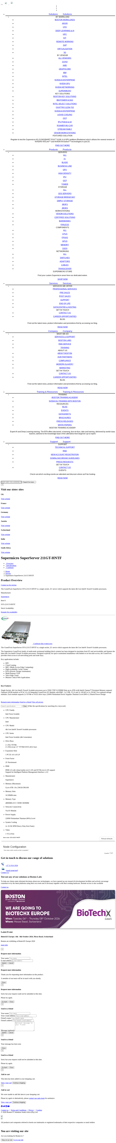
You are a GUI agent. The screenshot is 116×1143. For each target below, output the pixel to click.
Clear (25, 706)
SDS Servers (64, 194)
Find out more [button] (62, 145)
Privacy (31, 1110)
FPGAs (65, 238)
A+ (65, 159)
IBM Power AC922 (65, 100)
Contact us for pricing (8, 585)
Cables (65, 265)
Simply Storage (65, 201)
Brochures (65, 418)
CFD (65, 27)
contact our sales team (37, 1098)
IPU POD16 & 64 (65, 122)
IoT (64, 38)
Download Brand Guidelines (65, 458)
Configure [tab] (9, 568)
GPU (65, 170)
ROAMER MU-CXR (65, 126)
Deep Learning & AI (65, 31)
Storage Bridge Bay (65, 197)
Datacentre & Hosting (64, 307)
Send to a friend (25, 702)
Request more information (10, 702)
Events (65, 410)
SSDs (64, 248)
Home (7, 571)
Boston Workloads (65, 20)
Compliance (65, 361)
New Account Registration (65, 455)
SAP (65, 45)
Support (64, 300)
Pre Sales (65, 293)
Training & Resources (47, 392)
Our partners (65, 357)
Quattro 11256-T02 (65, 107)
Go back (4, 1002)
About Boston (65, 353)
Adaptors (65, 261)
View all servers (37, 702)
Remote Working (64, 42)
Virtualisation (64, 49)
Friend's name (6, 1018)
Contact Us (5, 872)
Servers (8, 573)
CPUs (64, 234)
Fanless (65, 225)
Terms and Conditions (18, 1110)
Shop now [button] (63, 279)
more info (4, 945)
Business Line (65, 166)
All (64, 155)
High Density (64, 173)
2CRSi (65, 62)
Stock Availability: (7, 608)
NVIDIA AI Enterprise (65, 80)
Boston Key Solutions (64, 96)
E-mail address (6, 961)
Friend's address (6, 1020)
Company (53, 331)
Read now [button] (63, 327)
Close (4, 982)
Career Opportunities (64, 316)
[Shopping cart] (60, 10)
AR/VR (65, 23)
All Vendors (64, 58)
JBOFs (65, 204)
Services (53, 283)
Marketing (64, 368)
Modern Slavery (64, 364)
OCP (65, 118)
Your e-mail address (8, 1016)
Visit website (5, 499)
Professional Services (65, 289)
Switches (65, 258)
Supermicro (65, 91)
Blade (65, 162)
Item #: (3, 600)
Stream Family (65, 129)
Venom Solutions (65, 214)
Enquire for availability (9, 612)
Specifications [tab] (10, 566)
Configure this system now (42, 644)
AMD (65, 65)
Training (64, 348)
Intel (64, 76)
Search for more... (29, 482)
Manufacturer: (6, 593)
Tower (64, 184)
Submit (4, 963)
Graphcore (65, 69)
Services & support (65, 337)
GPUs (64, 241)
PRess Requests (64, 462)
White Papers (65, 425)
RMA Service (65, 344)
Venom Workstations (65, 133)
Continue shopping (19, 1083)
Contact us (65, 313)
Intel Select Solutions (65, 104)
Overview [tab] (9, 563)
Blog (64, 407)
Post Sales (65, 296)
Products (53, 149)
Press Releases (65, 421)
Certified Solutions (64, 217)
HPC (65, 34)
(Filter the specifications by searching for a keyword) (47, 706)
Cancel (11, 963)
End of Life (64, 303)
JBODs (65, 208)
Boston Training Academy (65, 397)
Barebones (65, 221)
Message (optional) (7, 1030)
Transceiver (64, 269)
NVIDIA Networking (64, 87)
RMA (65, 451)
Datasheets (65, 414)
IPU (64, 177)
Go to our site (18, 1140)
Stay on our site (7, 1140)
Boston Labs (64, 340)
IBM (64, 73)
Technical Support (65, 447)
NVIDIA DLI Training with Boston (65, 401)
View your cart (6, 1083)
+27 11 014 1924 (12, 865)
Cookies (39, 1110)
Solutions (53, 14)
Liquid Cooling (64, 115)
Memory (65, 245)
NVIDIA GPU (65, 84)
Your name (5, 958)
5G (65, 52)
